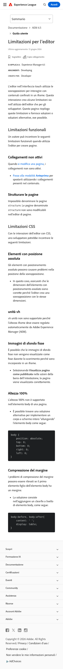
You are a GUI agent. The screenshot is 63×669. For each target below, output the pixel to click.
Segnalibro (16, 57)
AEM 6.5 (36, 27)
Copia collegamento (35, 57)
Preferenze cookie (16, 649)
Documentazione (17, 27)
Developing (26, 70)
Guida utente (20, 33)
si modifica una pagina (31, 164)
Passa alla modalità (31, 175)
